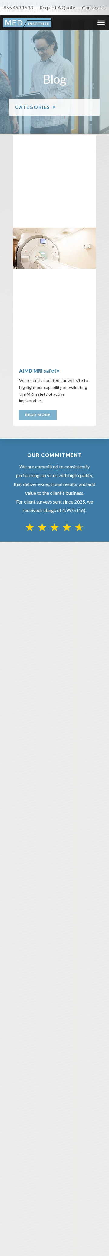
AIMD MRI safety (39, 370)
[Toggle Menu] (101, 23)
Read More (38, 414)
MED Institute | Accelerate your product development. (27, 22)
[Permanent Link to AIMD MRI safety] (54, 248)
